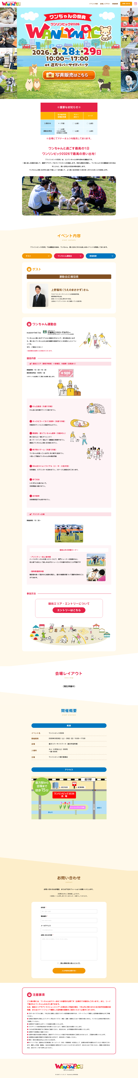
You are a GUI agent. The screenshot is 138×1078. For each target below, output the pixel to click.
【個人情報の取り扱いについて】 (70, 963)
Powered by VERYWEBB (72, 1074)
